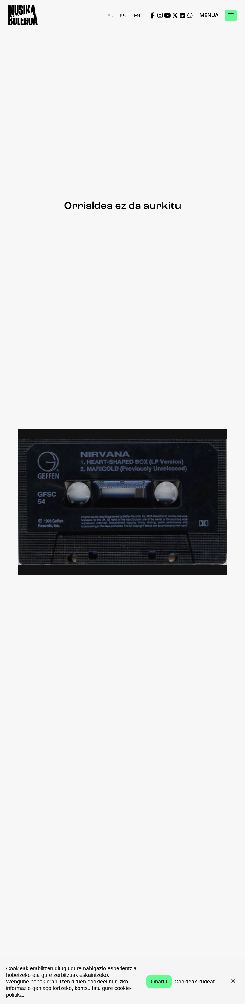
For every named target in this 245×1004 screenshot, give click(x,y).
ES (123, 15)
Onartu (159, 982)
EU (110, 15)
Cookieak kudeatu (196, 982)
